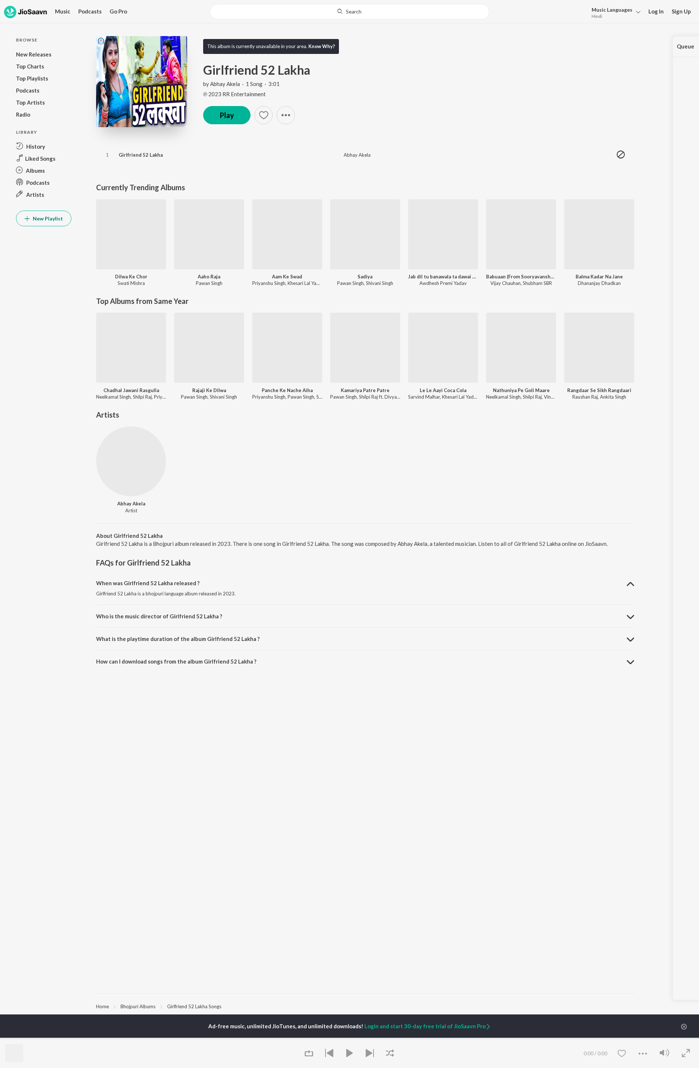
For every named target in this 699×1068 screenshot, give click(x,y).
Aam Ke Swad (287, 276)
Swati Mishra (131, 283)
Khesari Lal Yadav (306, 283)
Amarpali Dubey (204, 1038)
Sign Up (681, 11)
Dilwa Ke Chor (131, 276)
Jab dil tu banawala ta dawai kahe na (443, 276)
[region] (365, 1006)
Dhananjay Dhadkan (599, 283)
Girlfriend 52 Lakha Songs (194, 1006)
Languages (612, 10)
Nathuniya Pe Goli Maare (521, 390)
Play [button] (227, 115)
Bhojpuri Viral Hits (388, 1038)
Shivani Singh (379, 283)
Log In (656, 11)
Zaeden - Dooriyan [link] (480, 1038)
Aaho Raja (209, 276)
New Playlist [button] (47, 218)
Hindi (597, 16)
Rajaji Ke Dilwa (209, 390)
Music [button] (62, 11)
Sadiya (365, 276)
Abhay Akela (225, 84)
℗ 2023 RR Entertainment (234, 94)
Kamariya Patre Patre (365, 390)
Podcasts (90, 11)
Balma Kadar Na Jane (599, 276)
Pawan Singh (209, 283)
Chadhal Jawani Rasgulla (131, 390)
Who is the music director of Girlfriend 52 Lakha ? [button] (159, 616)
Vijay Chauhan (505, 283)
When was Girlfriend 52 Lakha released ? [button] (148, 583)
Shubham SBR (537, 283)
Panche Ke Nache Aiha (287, 390)
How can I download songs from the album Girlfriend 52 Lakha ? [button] (176, 661)
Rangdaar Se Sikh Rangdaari (599, 390)
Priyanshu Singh (268, 283)
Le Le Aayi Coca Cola (443, 390)
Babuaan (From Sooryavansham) (521, 276)
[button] (614, 12)
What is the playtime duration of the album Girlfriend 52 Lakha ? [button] (178, 638)
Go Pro (118, 11)
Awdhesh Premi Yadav (443, 283)
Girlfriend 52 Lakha (141, 155)
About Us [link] (561, 1038)
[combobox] (349, 11)
